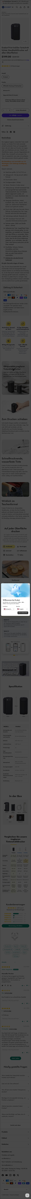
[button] (9, 609)
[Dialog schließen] (28, 584)
